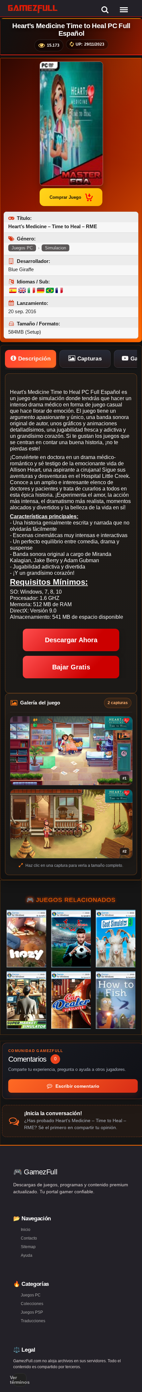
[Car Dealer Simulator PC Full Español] (71, 1000)
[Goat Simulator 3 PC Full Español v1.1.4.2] (115, 938)
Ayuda (26, 1255)
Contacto (29, 1238)
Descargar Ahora (71, 640)
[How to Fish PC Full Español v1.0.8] (115, 1000)
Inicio (25, 1229)
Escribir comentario (76, 1086)
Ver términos (19, 1380)
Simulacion (55, 247)
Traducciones (33, 1321)
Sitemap (28, 1246)
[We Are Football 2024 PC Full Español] (71, 938)
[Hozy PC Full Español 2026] (26, 938)
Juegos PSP (32, 1312)
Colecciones (32, 1303)
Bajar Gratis (71, 667)
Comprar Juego (65, 197)
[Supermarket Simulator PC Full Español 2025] (26, 1000)
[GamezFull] (32, 9)
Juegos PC (22, 247)
